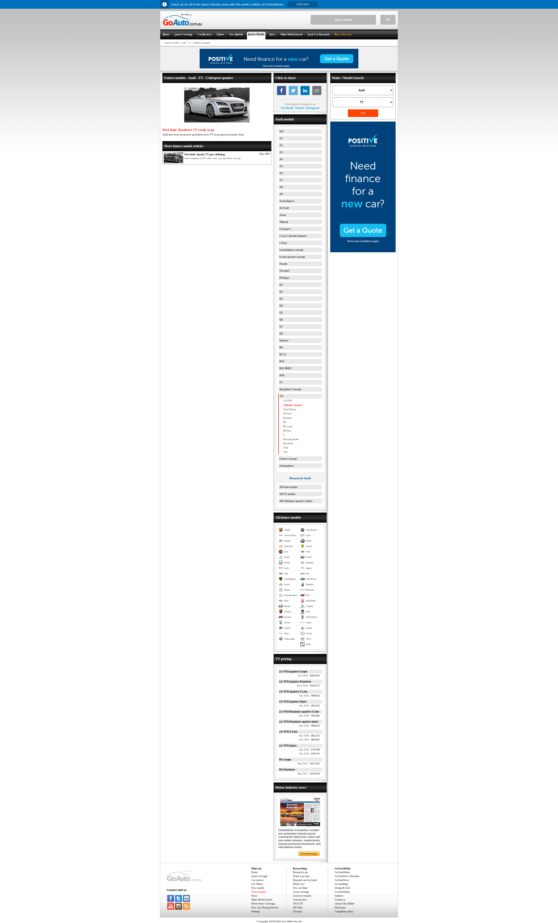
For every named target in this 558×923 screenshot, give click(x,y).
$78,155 (309, 753)
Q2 (281, 291)
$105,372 (308, 685)
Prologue (284, 277)
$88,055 (309, 695)
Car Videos (257, 884)
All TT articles (287, 494)
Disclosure (340, 907)
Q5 (281, 312)
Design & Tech (342, 887)
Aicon (282, 215)
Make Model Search (261, 899)
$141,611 (309, 773)
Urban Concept (288, 458)
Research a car (300, 872)
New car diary (300, 887)
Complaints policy (344, 911)
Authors (339, 895)
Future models (258, 891)
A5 (281, 166)
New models (257, 887)
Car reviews (257, 880)
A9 (281, 194)
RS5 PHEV (285, 368)
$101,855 (309, 675)
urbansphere (286, 465)
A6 (281, 173)
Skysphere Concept (290, 389)
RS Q (282, 354)
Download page (309, 853)
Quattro (283, 340)
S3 (280, 382)
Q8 (281, 333)
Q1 (281, 284)
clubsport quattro (201, 42)
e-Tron (283, 242)
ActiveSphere (286, 201)
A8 (281, 187)
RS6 (281, 375)
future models (172, 42)
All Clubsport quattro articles (296, 501)
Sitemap (255, 911)
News (254, 895)
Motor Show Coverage (263, 903)
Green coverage (301, 891)
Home (254, 872)
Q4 (281, 305)
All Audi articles (288, 487)
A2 (281, 145)
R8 (281, 347)
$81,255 (309, 735)
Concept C (285, 228)
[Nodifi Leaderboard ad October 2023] (279, 67)
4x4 (281, 131)
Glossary (297, 911)
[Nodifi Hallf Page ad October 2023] (363, 251)
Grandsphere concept (291, 249)
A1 (281, 138)
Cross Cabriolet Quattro (293, 235)
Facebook (287, 108)
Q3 (281, 298)
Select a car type (301, 876)
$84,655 (309, 725)
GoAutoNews (342, 880)
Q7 (281, 326)
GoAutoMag (341, 884)
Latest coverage (259, 876)
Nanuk (283, 263)
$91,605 (309, 715)
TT (281, 396)
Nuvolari (284, 270)
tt (189, 42)
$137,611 (309, 763)
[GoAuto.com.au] (181, 27)
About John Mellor (344, 903)
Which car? (299, 884)
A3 (281, 152)
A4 (281, 159)
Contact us (340, 899)
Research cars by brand (305, 880)
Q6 (281, 319)
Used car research (302, 895)
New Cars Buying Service (264, 907)
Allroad (283, 222)
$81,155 (309, 705)
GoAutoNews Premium (347, 876)
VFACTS (298, 903)
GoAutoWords (342, 891)
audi (184, 42)
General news (300, 899)
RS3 (281, 361)
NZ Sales (298, 907)
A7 (281, 180)
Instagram (312, 108)
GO (388, 19)
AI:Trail (284, 208)
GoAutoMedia (342, 872)
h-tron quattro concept (292, 256)
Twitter (300, 108)
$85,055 (309, 739)
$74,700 (309, 749)
